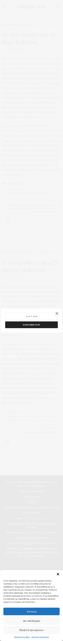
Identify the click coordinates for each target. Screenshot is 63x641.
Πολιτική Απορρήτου (40, 637)
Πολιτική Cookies (22, 637)
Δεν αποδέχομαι (31, 620)
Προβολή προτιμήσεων (31, 630)
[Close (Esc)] (57, 313)
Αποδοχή (31, 611)
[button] (58, 574)
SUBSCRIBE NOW (31, 324)
